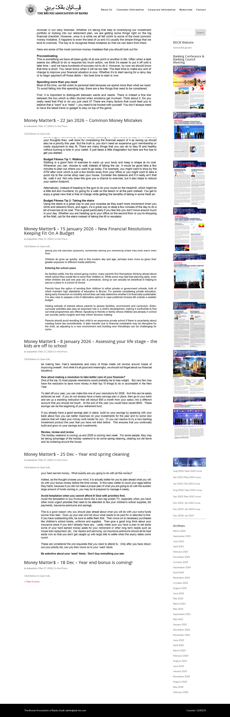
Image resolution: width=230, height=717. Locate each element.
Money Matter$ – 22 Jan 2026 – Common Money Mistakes (83, 120)
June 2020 (178, 640)
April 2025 (178, 546)
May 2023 (178, 598)
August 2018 (180, 681)
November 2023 (181, 577)
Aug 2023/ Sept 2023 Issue (187, 470)
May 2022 (178, 608)
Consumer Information (130, 9)
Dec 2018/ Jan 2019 (183, 515)
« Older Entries (32, 581)
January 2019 (180, 671)
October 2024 (180, 562)
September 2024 (182, 567)
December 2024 (181, 556)
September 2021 (182, 614)
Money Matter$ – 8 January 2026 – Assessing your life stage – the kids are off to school (90, 343)
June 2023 (178, 593)
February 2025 (180, 551)
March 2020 (179, 650)
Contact (201, 9)
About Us (106, 9)
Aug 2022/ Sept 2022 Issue (187, 490)
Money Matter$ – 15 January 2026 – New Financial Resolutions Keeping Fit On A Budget (88, 231)
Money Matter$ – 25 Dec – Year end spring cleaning (76, 454)
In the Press (61, 126)
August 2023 (180, 588)
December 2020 (181, 629)
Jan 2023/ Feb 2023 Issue (186, 483)
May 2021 (178, 619)
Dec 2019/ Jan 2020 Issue (186, 509)
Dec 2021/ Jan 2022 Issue (186, 502)
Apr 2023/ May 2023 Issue (187, 477)
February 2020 (180, 655)
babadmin (32, 126)
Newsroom (185, 9)
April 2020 (178, 645)
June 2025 (178, 541)
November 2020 (181, 634)
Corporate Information (162, 9)
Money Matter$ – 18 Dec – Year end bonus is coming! (78, 562)
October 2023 (180, 582)
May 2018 (178, 686)
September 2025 (182, 536)
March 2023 (179, 603)
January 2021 (180, 624)
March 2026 (179, 530)
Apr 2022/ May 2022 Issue (187, 496)
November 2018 (181, 676)
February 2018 (180, 692)
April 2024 (178, 572)
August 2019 (180, 660)
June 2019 (178, 666)
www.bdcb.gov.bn (182, 47)
